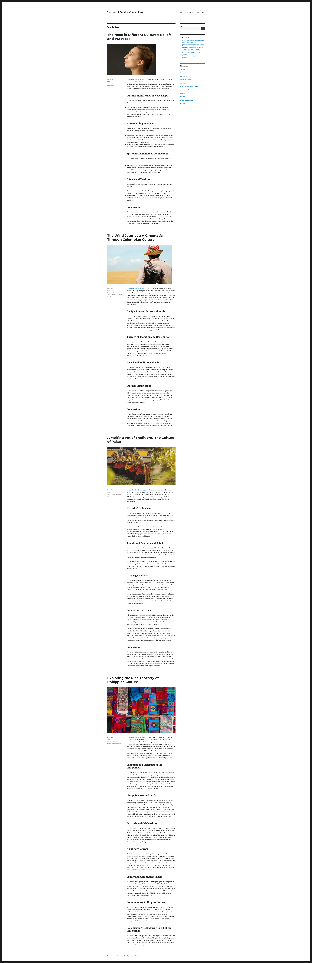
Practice (112, 85)
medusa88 (183, 93)
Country (109, 492)
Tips (203, 12)
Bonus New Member (185, 79)
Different (117, 84)
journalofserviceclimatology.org (137, 79)
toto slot (182, 96)
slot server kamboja (185, 90)
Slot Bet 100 (183, 73)
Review (197, 12)
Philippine (110, 743)
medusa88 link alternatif (186, 100)
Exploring (114, 741)
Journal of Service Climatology (125, 12)
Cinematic (110, 292)
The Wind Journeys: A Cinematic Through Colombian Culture (135, 238)
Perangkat (189, 12)
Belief (108, 84)
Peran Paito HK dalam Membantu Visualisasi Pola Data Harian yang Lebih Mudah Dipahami (193, 52)
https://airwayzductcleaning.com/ (189, 86)
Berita (182, 12)
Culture (113, 84)
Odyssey (114, 294)
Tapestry (118, 743)
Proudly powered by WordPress (132, 956)
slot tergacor (183, 103)
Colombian (116, 292)
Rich (114, 743)
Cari (181, 26)
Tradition (109, 496)
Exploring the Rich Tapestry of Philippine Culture (133, 680)
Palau (119, 494)
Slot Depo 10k (183, 76)
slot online (183, 83)
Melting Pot (115, 494)
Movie (108, 290)
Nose (108, 81)
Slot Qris (182, 69)
